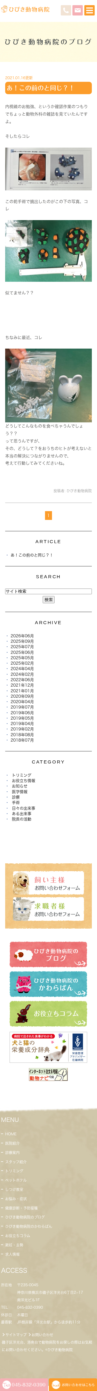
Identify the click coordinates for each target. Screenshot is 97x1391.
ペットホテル (16, 1180)
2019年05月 (22, 718)
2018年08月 (22, 735)
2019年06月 (22, 713)
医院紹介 (12, 1143)
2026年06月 (22, 636)
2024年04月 (22, 669)
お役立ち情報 (23, 781)
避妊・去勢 (14, 1245)
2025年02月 (22, 663)
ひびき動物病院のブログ (25, 1217)
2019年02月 (22, 729)
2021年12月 (22, 685)
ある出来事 (21, 814)
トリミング (21, 775)
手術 (16, 803)
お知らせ (19, 786)
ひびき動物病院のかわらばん (28, 1226)
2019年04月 (22, 724)
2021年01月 (22, 691)
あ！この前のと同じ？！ (40, 88)
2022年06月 (22, 680)
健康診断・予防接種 (21, 1208)
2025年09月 (22, 641)
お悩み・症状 (16, 1199)
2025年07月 (22, 647)
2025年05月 (22, 658)
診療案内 (12, 1152)
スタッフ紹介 (16, 1162)
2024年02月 (22, 674)
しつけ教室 (14, 1189)
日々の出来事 (23, 808)
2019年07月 (22, 707)
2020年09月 (22, 696)
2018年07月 (22, 740)
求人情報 (12, 1254)
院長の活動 (21, 819)
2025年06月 (22, 652)
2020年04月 (22, 702)
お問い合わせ (42, 1335)
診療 (16, 797)
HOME (11, 1134)
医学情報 (19, 792)
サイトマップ (16, 1335)
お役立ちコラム (17, 1235)
